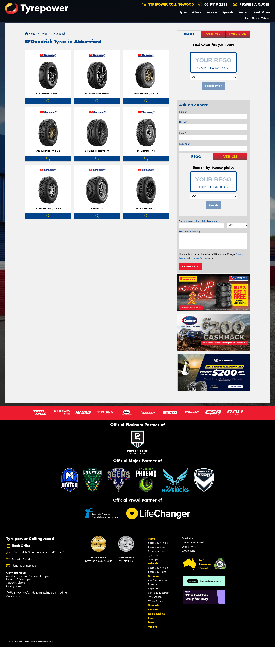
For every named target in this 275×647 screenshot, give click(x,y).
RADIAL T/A (97, 208)
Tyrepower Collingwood (170, 4)
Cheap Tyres (188, 551)
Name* (183, 112)
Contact (243, 12)
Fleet (246, 18)
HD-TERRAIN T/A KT (146, 151)
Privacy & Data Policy (25, 641)
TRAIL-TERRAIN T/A (146, 208)
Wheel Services (156, 601)
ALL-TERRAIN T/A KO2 (146, 93)
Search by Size (156, 547)
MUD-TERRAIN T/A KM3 (48, 208)
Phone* (183, 122)
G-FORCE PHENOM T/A (97, 151)
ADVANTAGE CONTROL (48, 93)
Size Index (187, 538)
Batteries (152, 584)
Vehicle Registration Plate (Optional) (198, 221)
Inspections (154, 588)
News (255, 18)
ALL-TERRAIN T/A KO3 (48, 151)
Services (212, 12)
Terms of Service (199, 258)
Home (31, 33)
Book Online (262, 12)
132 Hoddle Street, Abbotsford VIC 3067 (38, 552)
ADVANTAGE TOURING (97, 93)
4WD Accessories (158, 580)
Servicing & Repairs (158, 592)
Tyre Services (155, 597)
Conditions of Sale (44, 641)
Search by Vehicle (158, 542)
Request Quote (190, 266)
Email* (183, 133)
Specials (227, 12)
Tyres (183, 12)
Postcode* (184, 143)
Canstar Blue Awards (193, 542)
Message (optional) (189, 231)
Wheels (196, 12)
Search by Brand (157, 551)
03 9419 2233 (215, 4)
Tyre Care (153, 555)
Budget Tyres (189, 546)
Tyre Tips (153, 559)
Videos (265, 18)
